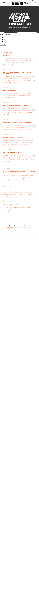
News (5, 39)
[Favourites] (25, 3)
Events (6, 41)
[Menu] (4, 3)
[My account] (28, 3)
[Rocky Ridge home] (17, 3)
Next (29, 225)
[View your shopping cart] (30, 3)
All (4, 37)
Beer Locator (34, 2)
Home (10, 27)
